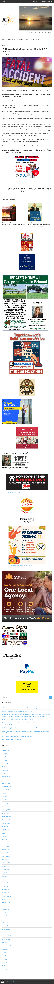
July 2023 (4, 873)
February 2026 (6, 770)
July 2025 (4, 793)
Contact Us (44, 1)
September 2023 (6, 866)
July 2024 (4, 833)
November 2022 (6, 899)
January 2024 (5, 853)
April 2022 (5, 922)
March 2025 (5, 806)
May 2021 (4, 959)
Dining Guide (49, 1)
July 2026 (4, 753)
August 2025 (5, 790)
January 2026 (5, 773)
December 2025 (6, 776)
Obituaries (38, 1)
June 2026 (4, 757)
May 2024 (4, 839)
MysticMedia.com (14, 982)
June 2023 (4, 876)
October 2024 (6, 823)
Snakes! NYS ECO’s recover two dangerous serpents (17, 711)
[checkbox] (2, 981)
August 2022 (5, 909)
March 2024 (5, 846)
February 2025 (6, 810)
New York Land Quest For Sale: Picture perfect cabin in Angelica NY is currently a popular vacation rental (25, 723)
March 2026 (5, 767)
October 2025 (6, 783)
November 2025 (6, 780)
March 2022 (5, 926)
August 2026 (5, 750)
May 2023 (4, 879)
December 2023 (6, 856)
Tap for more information (13, 492)
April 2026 (5, 763)
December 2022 (6, 896)
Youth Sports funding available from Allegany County (17, 719)
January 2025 (5, 813)
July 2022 (4, 912)
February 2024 (6, 849)
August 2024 (5, 830)
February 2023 (6, 889)
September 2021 (6, 946)
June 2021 (4, 956)
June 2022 (4, 916)
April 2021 (5, 962)
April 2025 (5, 803)
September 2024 (6, 826)
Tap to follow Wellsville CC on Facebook (20, 565)
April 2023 (5, 883)
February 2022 (6, 929)
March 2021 (5, 966)
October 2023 (6, 863)
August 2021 (5, 949)
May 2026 (4, 760)
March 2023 (5, 886)
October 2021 (6, 942)
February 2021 (6, 969)
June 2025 (4, 796)
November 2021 (6, 939)
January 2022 (5, 932)
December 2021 (6, 936)
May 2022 (4, 919)
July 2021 (4, 952)
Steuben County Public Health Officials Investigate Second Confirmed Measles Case (26, 728)
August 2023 (5, 869)
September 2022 (6, 906)
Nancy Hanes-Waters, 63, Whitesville (12, 739)
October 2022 (6, 902)
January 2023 (5, 893)
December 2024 (6, 816)
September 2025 (6, 786)
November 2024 (6, 820)
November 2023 (6, 859)
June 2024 (4, 836)
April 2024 (5, 843)
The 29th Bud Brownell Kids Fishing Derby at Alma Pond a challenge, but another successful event (26, 732)
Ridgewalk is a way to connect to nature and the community (19, 708)
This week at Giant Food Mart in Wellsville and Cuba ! (17, 736)
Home (34, 1)
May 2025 (4, 800)
